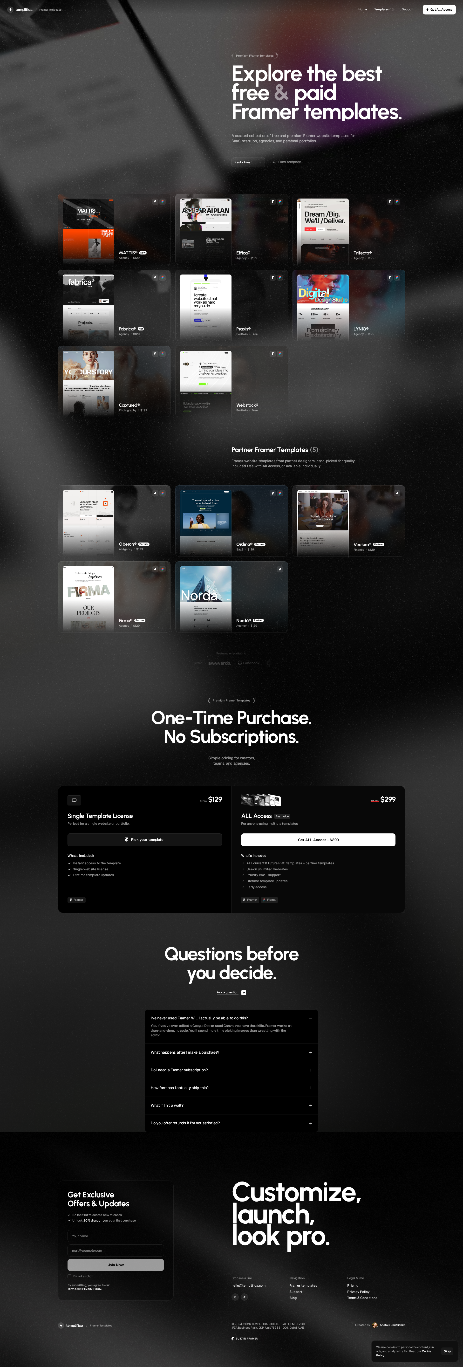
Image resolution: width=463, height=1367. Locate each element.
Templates (381, 9)
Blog (293, 1298)
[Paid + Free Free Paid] (248, 162)
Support (408, 9)
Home (362, 9)
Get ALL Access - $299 (318, 839)
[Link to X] (235, 1297)
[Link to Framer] (244, 1297)
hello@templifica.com (249, 1285)
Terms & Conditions (362, 1298)
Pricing (353, 1285)
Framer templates (303, 1285)
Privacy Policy (91, 1289)
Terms (72, 1289)
